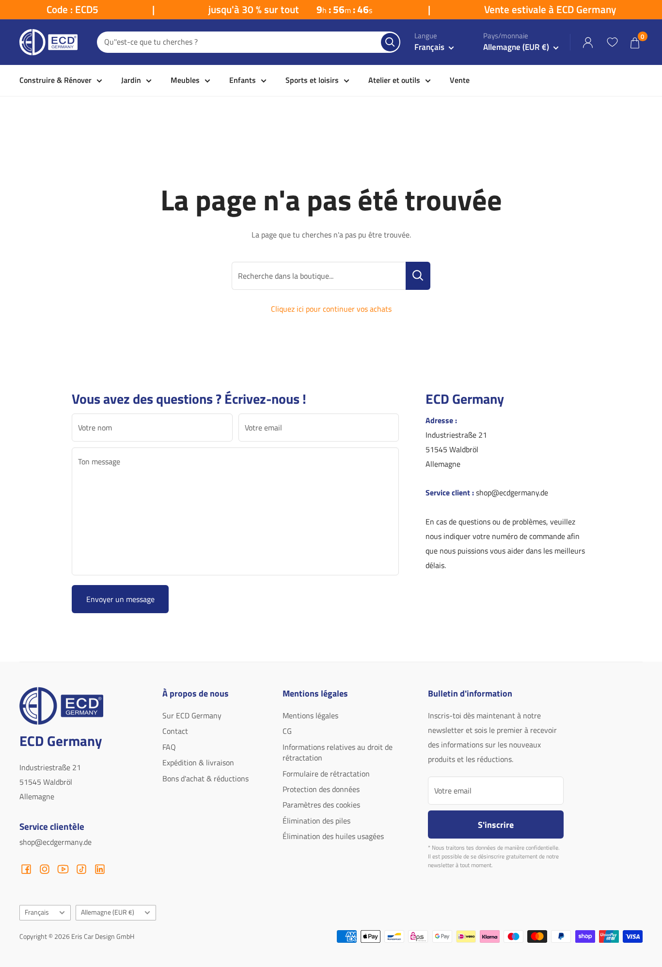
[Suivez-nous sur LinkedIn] (100, 869)
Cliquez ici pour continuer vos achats (331, 309)
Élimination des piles (316, 820)
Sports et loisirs (312, 80)
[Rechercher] (390, 42)
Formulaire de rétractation (326, 773)
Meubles (185, 80)
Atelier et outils (394, 80)
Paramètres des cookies (321, 804)
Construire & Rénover (55, 80)
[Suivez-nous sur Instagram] (44, 869)
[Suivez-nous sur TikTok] (81, 869)
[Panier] (635, 42)
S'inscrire (496, 824)
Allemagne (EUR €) (107, 912)
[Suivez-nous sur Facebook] (26, 869)
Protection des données (321, 789)
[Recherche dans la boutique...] (418, 276)
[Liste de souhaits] (612, 42)
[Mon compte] (588, 42)
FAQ (169, 747)
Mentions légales (310, 715)
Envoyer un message (120, 599)
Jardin (131, 80)
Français (37, 912)
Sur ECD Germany (191, 715)
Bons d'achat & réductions (205, 778)
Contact (175, 731)
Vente (460, 80)
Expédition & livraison (198, 762)
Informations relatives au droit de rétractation (338, 752)
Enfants (242, 80)
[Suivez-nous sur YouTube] (63, 869)
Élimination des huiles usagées (333, 836)
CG (287, 731)
